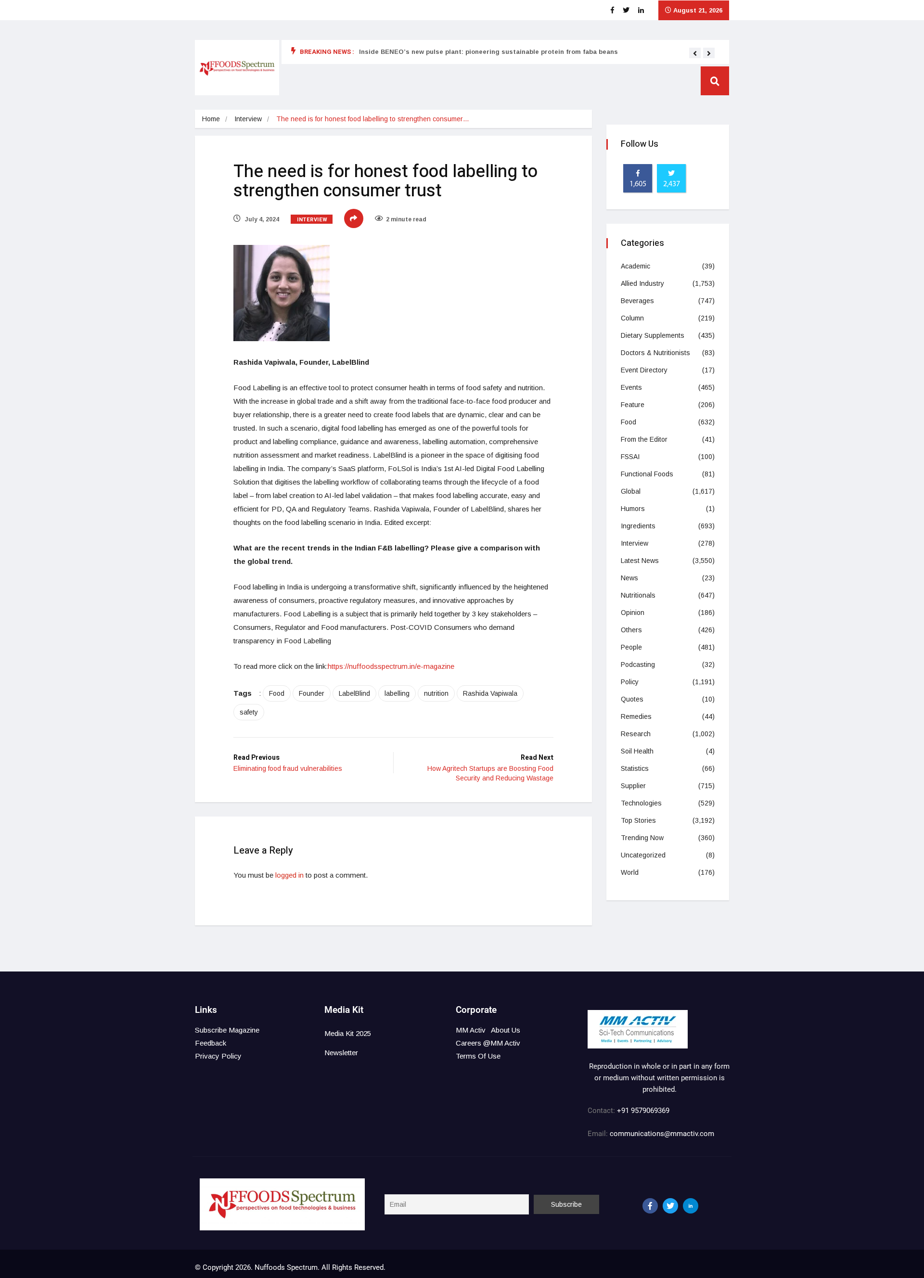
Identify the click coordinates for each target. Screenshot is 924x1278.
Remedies (636, 716)
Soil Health (637, 751)
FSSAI (630, 456)
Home (211, 119)
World (630, 872)
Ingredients (638, 526)
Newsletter (341, 1052)
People (631, 647)
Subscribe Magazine (227, 1030)
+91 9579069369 (643, 1110)
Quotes (632, 699)
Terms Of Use (478, 1056)
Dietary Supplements (652, 335)
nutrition (436, 693)
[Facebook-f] (650, 1206)
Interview (248, 119)
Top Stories (638, 820)
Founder (311, 693)
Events (631, 387)
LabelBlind (354, 693)
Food (276, 693)
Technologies (641, 803)
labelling (397, 693)
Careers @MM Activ (488, 1043)
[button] (695, 53)
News (629, 578)
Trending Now (642, 838)
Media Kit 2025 (347, 1033)
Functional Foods (647, 474)
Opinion (632, 612)
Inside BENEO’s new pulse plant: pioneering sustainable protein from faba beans (488, 51)
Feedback (210, 1043)
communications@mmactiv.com (661, 1133)
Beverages (637, 301)
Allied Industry (642, 283)
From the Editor (644, 439)
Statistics (635, 768)
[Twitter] (670, 1206)
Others (631, 630)
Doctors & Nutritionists (655, 353)
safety (249, 712)
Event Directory (644, 370)
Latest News (640, 560)
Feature (632, 405)
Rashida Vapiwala (490, 693)
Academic (635, 266)
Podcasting (638, 664)
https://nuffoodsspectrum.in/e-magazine (391, 666)
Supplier (633, 786)
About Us (505, 1030)
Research (636, 734)
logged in (289, 875)
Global (631, 491)
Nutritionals (638, 595)
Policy (630, 682)
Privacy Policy (218, 1056)
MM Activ (471, 1030)
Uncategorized (643, 855)
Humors (633, 508)
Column (632, 318)
